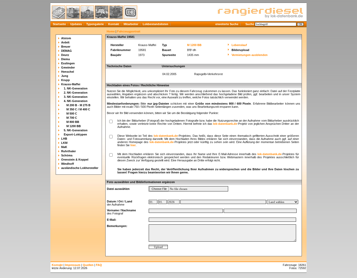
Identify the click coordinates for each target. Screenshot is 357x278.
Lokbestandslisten (155, 24)
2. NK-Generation (76, 92)
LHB (64, 138)
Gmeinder (68, 67)
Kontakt (113, 24)
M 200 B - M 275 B (78, 105)
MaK (64, 147)
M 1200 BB (73, 126)
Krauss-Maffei (70, 84)
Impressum (72, 264)
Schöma (66, 155)
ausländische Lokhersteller (79, 167)
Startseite (59, 24)
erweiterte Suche (226, 24)
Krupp (65, 80)
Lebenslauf (239, 45)
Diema (65, 59)
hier (133, 145)
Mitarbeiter (131, 24)
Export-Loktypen (75, 134)
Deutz (65, 54)
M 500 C (71, 113)
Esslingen (68, 63)
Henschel (67, 71)
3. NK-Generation (76, 96)
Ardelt (65, 42)
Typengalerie (95, 24)
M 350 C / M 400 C (78, 109)
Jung (64, 75)
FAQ (99, 264)
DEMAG (66, 50)
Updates (76, 24)
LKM (64, 142)
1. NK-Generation (76, 88)
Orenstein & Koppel (74, 159)
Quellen (88, 264)
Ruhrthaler (68, 151)
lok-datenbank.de (225, 123)
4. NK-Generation (76, 101)
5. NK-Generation (76, 130)
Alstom (66, 38)
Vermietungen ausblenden (250, 54)
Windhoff (67, 163)
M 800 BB (72, 121)
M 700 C (71, 117)
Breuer (65, 46)
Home (111, 31)
